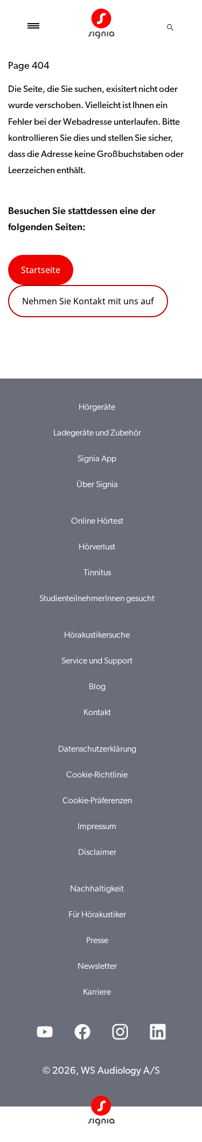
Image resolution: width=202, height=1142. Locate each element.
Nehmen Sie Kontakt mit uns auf (88, 301)
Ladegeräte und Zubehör (97, 433)
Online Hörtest (97, 521)
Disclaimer (97, 852)
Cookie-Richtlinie (97, 775)
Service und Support (97, 661)
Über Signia (97, 485)
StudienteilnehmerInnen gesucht (97, 599)
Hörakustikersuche (97, 635)
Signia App (97, 459)
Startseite (40, 270)
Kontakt (97, 713)
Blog (97, 687)
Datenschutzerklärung (97, 749)
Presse (97, 941)
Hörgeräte (97, 407)
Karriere (97, 992)
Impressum (97, 827)
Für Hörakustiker (97, 915)
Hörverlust (97, 547)
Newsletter (97, 966)
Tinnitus (97, 573)
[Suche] (170, 27)
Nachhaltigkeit (97, 889)
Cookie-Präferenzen (97, 801)
